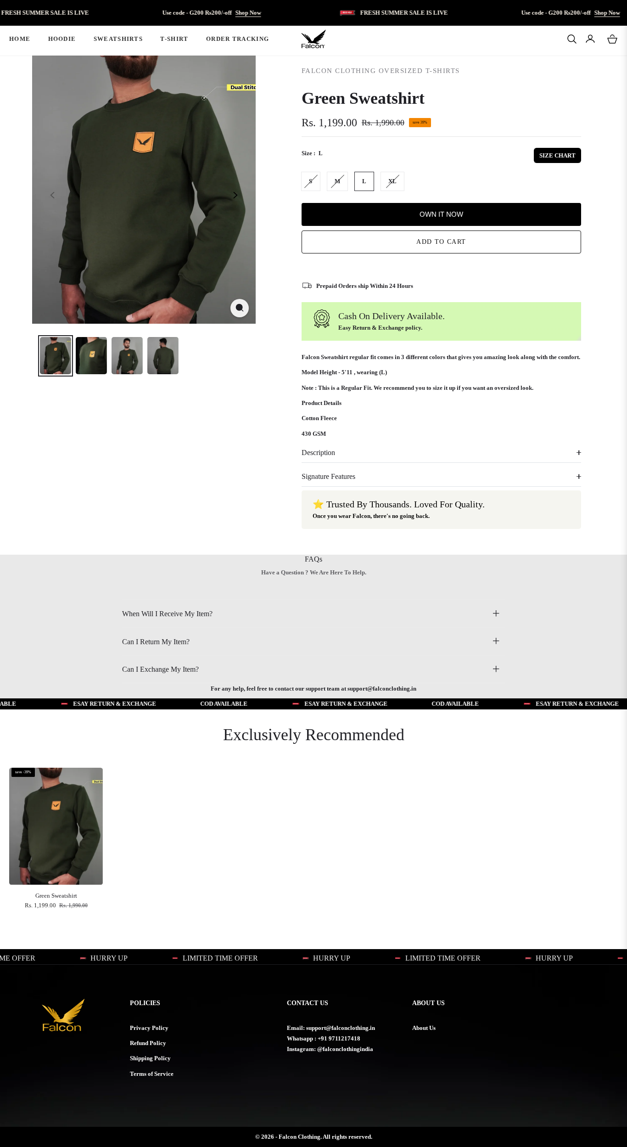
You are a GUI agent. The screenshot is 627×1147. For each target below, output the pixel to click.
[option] (144, 190)
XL (392, 181)
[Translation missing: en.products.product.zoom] (239, 307)
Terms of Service (152, 1073)
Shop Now (217, 12)
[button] (572, 39)
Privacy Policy (149, 1027)
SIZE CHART (557, 155)
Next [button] (235, 195)
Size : (312, 153)
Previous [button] (52, 195)
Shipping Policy (150, 1058)
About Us (424, 1027)
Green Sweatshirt (56, 895)
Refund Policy (148, 1043)
